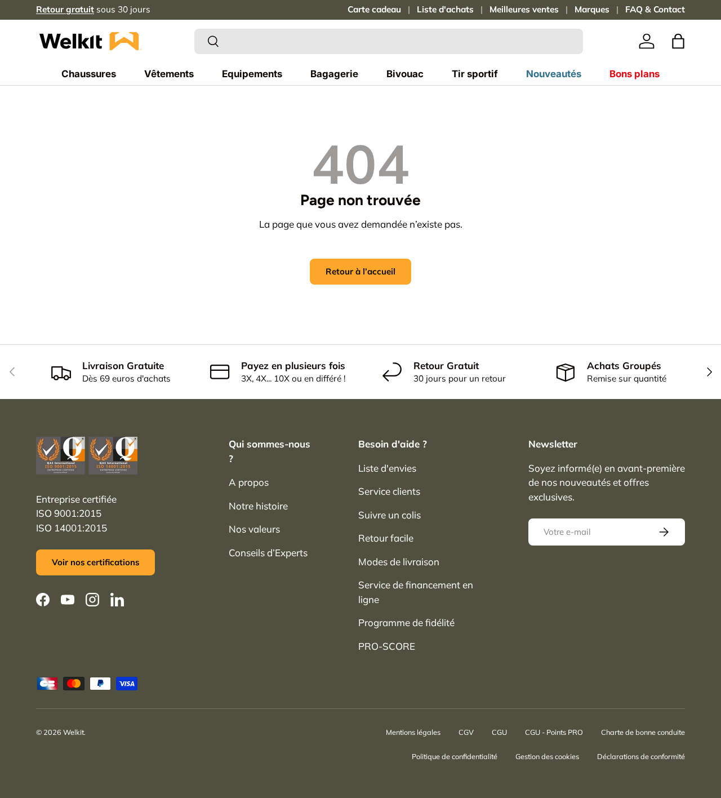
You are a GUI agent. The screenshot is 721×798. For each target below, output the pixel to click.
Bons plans (634, 73)
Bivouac (405, 73)
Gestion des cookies (547, 756)
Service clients (389, 491)
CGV (466, 732)
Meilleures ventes (524, 9)
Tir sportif (475, 73)
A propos (249, 482)
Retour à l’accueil (360, 271)
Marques (592, 9)
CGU (499, 732)
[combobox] (389, 41)
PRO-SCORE (386, 646)
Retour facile (385, 538)
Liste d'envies (387, 468)
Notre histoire (258, 506)
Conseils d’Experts (268, 552)
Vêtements (169, 73)
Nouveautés (553, 73)
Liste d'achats (445, 9)
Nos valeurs (254, 529)
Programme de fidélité (406, 622)
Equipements (252, 73)
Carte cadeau (374, 9)
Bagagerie (334, 73)
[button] (678, 41)
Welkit (73, 732)
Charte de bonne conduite (643, 732)
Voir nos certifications (95, 562)
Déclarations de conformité (641, 756)
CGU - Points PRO (554, 732)
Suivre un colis (389, 515)
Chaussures (88, 73)
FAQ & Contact (655, 9)
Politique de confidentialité (454, 756)
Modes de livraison (398, 562)
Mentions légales (413, 732)
